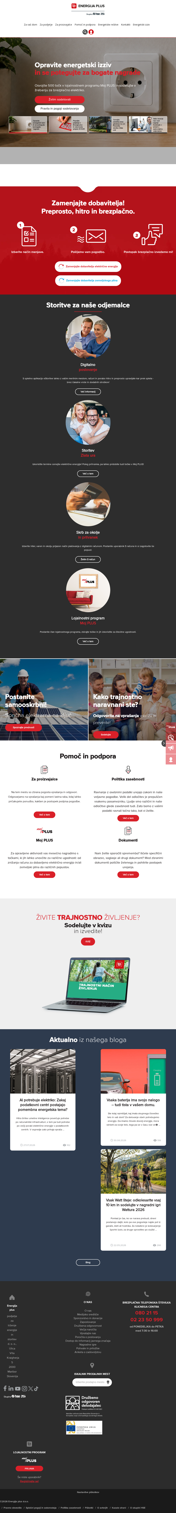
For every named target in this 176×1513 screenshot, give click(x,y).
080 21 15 (146, 1313)
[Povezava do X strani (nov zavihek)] (30, 1388)
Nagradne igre (87, 1344)
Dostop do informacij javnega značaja (87, 1341)
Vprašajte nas (88, 1333)
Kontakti (125, 24)
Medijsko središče (88, 1314)
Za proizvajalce (63, 24)
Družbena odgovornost (88, 1326)
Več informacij (88, 392)
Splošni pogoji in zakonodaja (41, 1508)
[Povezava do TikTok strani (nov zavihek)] (36, 1388)
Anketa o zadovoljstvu (88, 1352)
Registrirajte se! (29, 1481)
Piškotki (89, 1508)
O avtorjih (102, 1508)
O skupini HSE (137, 1508)
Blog (88, 1262)
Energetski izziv (141, 24)
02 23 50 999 (146, 1320)
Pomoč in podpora (85, 24)
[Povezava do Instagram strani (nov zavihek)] (24, 1389)
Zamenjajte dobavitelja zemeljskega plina (91, 280)
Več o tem (88, 474)
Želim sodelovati (60, 99)
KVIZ (88, 941)
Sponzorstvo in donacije (88, 1318)
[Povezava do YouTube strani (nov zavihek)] (18, 1389)
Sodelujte (106, 734)
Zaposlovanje (88, 1322)
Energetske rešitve (108, 24)
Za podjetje (46, 24)
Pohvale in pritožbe (88, 1348)
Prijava (29, 1468)
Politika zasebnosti (71, 1508)
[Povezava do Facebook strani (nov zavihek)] (5, 1388)
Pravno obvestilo (13, 1508)
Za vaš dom (30, 24)
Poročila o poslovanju (88, 1337)
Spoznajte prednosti (23, 727)
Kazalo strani (119, 1508)
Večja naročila (88, 1329)
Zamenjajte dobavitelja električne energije (91, 266)
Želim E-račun (88, 559)
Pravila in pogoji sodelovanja (60, 108)
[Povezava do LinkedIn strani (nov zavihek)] (11, 1388)
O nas (88, 1311)
